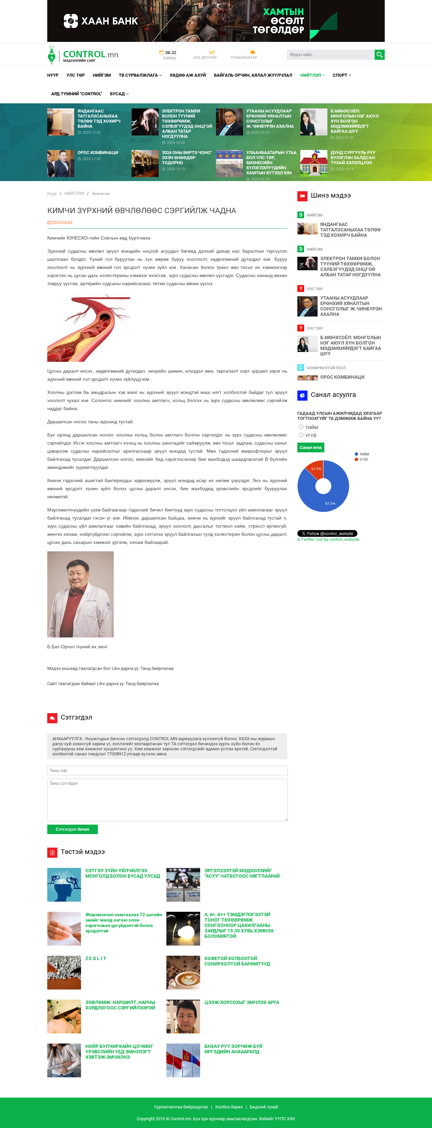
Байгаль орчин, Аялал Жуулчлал (253, 75)
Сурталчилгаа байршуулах (181, 1106)
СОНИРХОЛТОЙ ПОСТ (326, 368)
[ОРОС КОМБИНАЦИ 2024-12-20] (89, 147)
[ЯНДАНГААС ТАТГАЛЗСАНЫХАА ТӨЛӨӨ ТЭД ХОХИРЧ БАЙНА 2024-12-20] (89, 105)
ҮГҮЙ (310, 435)
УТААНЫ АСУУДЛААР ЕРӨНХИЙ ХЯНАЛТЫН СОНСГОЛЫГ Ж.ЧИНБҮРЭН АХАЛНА (351, 306)
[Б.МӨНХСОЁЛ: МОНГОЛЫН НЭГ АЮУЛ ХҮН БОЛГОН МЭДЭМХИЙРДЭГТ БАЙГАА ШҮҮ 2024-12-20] (342, 105)
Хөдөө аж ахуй (188, 75)
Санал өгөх (311, 447)
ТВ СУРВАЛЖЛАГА (139, 75)
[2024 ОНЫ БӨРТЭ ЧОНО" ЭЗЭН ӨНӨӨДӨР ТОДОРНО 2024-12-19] (174, 147)
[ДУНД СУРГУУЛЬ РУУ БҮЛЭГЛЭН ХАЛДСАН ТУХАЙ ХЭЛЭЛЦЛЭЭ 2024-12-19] (342, 147)
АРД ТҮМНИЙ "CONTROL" (76, 93)
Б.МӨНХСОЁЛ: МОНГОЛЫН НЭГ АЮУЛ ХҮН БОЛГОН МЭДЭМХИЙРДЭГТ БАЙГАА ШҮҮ (350, 345)
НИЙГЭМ (102, 75)
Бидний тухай (264, 1106)
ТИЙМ (311, 427)
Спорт (340, 75)
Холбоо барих (229, 1106)
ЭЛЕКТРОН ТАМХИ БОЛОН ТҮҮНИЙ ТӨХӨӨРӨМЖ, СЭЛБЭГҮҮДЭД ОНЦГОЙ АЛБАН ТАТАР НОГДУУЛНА (350, 266)
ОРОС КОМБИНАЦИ (342, 377)
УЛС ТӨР (75, 75)
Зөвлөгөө (101, 193)
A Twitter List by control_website (328, 539)
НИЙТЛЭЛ (311, 75)
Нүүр (52, 75)
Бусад (118, 93)
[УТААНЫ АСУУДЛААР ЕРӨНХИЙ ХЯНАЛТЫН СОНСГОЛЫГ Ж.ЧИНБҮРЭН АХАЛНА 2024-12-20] (258, 105)
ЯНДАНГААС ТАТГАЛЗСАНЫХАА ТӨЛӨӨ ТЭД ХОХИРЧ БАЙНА (350, 230)
